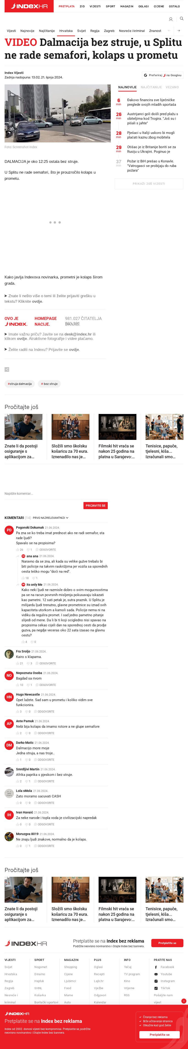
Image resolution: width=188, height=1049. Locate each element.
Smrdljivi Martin (27, 769)
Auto (67, 1002)
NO (9, 675)
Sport (110, 6)
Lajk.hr (98, 981)
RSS (127, 995)
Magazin (71, 960)
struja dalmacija (20, 384)
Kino (127, 981)
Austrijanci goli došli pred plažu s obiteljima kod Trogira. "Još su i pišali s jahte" (152, 118)
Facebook (167, 967)
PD (9, 530)
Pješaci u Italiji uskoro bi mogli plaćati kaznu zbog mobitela (151, 135)
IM (23, 584)
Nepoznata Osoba (29, 673)
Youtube (166, 974)
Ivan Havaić (24, 812)
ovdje (22, 338)
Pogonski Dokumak (30, 527)
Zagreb (109, 31)
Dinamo (39, 974)
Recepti (99, 974)
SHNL (38, 988)
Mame (68, 995)
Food (67, 988)
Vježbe (98, 988)
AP (9, 724)
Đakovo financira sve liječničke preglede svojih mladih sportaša (151, 102)
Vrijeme (129, 988)
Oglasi (143, 6)
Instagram (168, 981)
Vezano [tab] (172, 87)
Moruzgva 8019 (27, 834)
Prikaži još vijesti (149, 183)
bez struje (49, 384)
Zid (82, 6)
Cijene (159, 6)
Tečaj (128, 967)
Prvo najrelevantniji (49, 517)
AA (23, 556)
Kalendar (100, 1002)
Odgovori (100, 995)
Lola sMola (24, 791)
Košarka (40, 995)
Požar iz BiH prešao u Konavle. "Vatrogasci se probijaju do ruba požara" (151, 165)
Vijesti (95, 6)
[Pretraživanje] (180, 19)
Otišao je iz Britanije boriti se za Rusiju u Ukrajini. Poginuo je (151, 149)
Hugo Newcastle (28, 694)
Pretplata (67, 6)
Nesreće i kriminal (132, 31)
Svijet (81, 31)
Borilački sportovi (46, 1002)
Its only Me (34, 584)
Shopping (70, 967)
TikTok (165, 988)
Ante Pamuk (25, 721)
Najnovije (27, 31)
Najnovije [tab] (127, 87)
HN (9, 697)
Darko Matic (24, 742)
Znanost (155, 31)
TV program (132, 974)
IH (9, 815)
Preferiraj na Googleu (165, 75)
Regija (95, 31)
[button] (10, 425)
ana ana (32, 556)
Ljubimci (70, 981)
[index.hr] (29, 6)
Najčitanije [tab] (151, 87)
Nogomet (40, 967)
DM (9, 745)
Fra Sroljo (23, 651)
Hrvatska (66, 31)
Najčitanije (47, 31)
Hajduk (39, 981)
